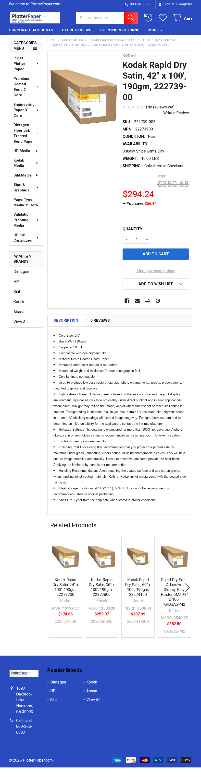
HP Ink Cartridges (22, 238)
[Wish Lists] (164, 18)
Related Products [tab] (73, 525)
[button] (156, 284)
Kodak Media (18, 163)
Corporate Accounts (31, 30)
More (153, 30)
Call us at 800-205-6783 (24, 726)
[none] (83, 97)
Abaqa (18, 311)
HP (16, 281)
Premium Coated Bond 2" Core (21, 86)
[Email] (137, 300)
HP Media (21, 151)
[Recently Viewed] (149, 18)
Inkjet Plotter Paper (19, 63)
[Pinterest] (157, 300)
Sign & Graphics (21, 187)
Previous (52, 587)
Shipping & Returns (119, 30)
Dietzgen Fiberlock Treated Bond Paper (23, 133)
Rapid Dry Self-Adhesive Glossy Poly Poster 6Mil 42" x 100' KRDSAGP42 (174, 592)
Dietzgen (21, 271)
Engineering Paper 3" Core (24, 110)
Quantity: (133, 229)
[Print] (147, 300)
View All (20, 321)
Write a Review (176, 113)
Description (66, 320)
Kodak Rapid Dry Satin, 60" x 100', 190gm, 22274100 (138, 587)
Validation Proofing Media (22, 220)
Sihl (16, 291)
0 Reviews (100, 320)
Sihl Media (22, 175)
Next (187, 587)
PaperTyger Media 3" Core (25, 202)
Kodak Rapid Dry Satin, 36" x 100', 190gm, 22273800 (101, 587)
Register (185, 4)
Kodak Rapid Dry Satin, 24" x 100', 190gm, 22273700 (65, 587)
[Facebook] (127, 300)
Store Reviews (76, 30)
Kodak (18, 301)
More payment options (156, 271)
